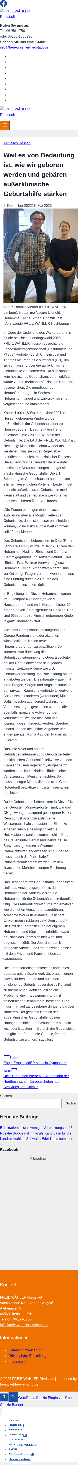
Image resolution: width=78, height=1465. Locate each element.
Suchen (6, 1096)
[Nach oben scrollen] (4, 1397)
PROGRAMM (22, 73)
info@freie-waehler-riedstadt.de (24, 47)
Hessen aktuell (24, 100)
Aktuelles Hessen (17, 143)
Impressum (17, 1361)
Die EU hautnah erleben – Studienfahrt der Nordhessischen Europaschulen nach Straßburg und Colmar (36, 1079)
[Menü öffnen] (5, 125)
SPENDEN (20, 78)
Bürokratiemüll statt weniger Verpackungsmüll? (36, 1128)
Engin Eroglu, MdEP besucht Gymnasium (35, 1060)
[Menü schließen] (1, 1411)
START (18, 56)
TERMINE (20, 67)
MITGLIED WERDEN (28, 84)
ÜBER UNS (21, 62)
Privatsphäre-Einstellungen (29, 1356)
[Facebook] (3, 6)
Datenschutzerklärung (25, 1350)
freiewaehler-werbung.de (19, 1384)
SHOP (17, 89)
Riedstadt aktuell (26, 95)
